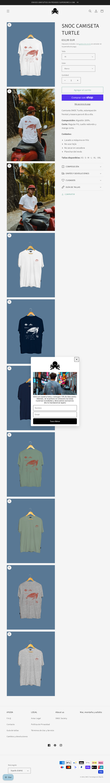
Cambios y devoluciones (17, 736)
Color (64, 63)
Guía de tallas (13, 730)
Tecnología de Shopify (96, 777)
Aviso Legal (36, 718)
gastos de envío (85, 44)
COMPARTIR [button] (70, 194)
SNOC (87, 777)
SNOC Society (61, 718)
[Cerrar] (76, 359)
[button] (8, 11)
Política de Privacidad (40, 724)
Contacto (11, 724)
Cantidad (65, 75)
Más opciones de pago (83, 104)
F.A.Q (9, 718)
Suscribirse (55, 421)
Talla (63, 51)
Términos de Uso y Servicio (42, 730)
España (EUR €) (17, 770)
